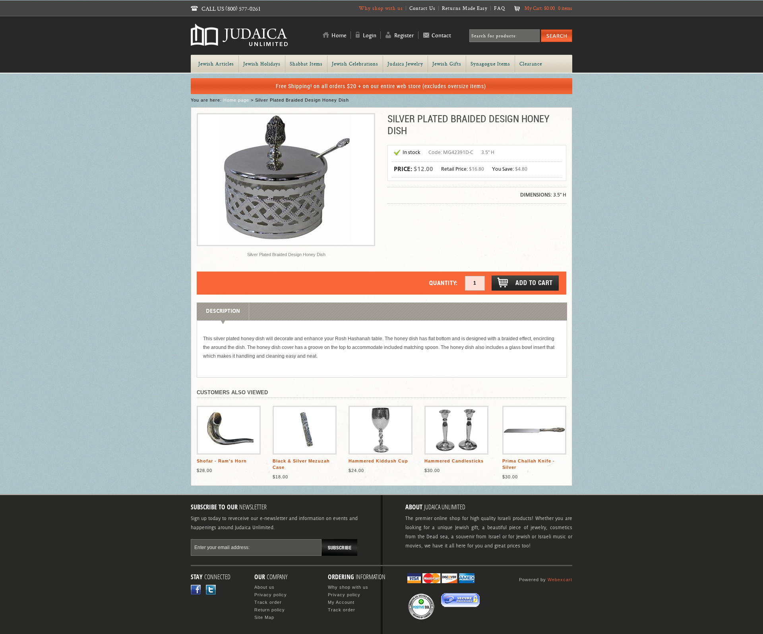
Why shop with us (381, 8)
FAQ (499, 8)
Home (339, 36)
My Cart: (548, 8)
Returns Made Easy (465, 8)
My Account (341, 602)
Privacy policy (270, 594)
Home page (236, 100)
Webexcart (560, 579)
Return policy (269, 609)
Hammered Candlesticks (454, 461)
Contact (441, 36)
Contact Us (422, 8)
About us (264, 587)
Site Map (264, 617)
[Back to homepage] (239, 42)
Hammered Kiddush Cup (378, 461)
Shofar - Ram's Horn (222, 461)
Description (223, 311)
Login (369, 36)
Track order (268, 602)
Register (404, 36)
